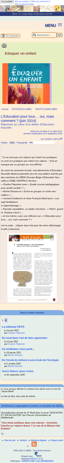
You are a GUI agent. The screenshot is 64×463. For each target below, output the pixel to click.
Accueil (5, 109)
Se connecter (12, 36)
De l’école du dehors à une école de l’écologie (30, 360)
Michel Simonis (15, 355)
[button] (60, 24)
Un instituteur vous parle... (18, 349)
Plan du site (10, 440)
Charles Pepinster (16, 333)
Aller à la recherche (40, 1)
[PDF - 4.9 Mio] (32, 301)
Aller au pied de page (24, 4)
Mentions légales (39, 440)
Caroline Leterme (52, 139)
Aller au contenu (22, 1)
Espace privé (57, 440)
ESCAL (33, 459)
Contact (23, 440)
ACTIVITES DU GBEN (22, 109)
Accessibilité (6, 1)
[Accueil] (32, 15)
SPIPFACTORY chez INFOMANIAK (37, 461)
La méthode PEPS (13, 326)
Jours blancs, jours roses (17, 371)
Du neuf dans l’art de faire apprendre (24, 338)
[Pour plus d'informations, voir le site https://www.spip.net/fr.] (38, 456)
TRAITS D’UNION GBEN (46, 109)
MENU (50, 25)
